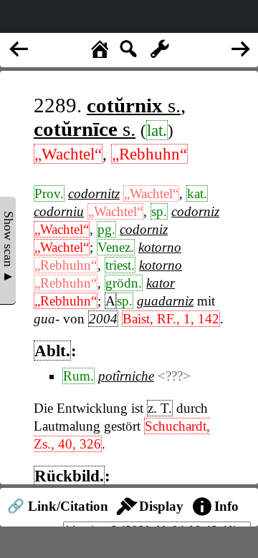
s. (134, 105)
